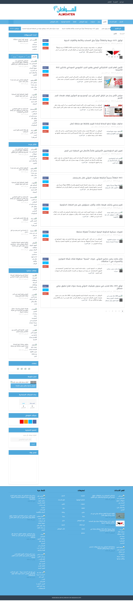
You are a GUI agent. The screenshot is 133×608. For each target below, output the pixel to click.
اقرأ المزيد (82, 52)
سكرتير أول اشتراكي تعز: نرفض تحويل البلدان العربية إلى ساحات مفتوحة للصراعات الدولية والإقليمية (22, 497)
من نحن (122, 2)
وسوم (14, 57)
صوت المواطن (83, 22)
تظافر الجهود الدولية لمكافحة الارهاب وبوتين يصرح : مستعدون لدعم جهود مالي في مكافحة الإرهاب (19, 245)
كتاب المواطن (54, 22)
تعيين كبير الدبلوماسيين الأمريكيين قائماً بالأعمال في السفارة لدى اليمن (93, 150)
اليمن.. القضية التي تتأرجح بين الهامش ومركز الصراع (20, 331)
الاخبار (121, 22)
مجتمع (91, 291)
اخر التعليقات (21, 57)
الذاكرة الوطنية (65, 22)
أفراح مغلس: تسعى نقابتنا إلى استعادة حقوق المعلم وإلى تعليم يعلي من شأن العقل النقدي (22, 517)
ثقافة (74, 22)
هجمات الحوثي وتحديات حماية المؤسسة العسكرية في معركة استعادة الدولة (19, 310)
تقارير (104, 22)
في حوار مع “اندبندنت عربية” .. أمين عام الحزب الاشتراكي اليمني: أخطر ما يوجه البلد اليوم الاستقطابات (22, 573)
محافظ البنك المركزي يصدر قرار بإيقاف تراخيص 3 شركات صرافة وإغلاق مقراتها (102, 548)
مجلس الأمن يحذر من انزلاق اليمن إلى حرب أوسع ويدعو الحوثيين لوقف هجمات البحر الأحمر (88, 97)
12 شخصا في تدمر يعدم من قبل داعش (19, 231)
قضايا (95, 291)
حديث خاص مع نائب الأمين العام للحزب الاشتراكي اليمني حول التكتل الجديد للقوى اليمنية (23, 556)
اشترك (33, 444)
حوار (99, 22)
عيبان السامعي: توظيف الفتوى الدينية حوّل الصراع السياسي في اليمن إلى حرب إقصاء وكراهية (23, 535)
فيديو (63, 525)
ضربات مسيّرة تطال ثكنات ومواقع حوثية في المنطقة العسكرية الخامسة (53, 29)
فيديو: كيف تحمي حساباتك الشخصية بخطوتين (20, 40)
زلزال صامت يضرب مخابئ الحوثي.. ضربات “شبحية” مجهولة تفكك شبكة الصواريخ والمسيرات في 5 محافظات (90, 260)
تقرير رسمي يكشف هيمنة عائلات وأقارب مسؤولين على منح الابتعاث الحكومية (91, 205)
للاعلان (109, 2)
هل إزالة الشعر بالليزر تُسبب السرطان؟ (20, 131)
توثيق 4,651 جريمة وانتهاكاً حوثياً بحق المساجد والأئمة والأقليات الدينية (93, 29)
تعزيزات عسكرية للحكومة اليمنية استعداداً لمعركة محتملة (99, 232)
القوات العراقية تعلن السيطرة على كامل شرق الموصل (20, 95)
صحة (83, 516)
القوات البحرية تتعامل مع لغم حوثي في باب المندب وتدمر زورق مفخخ (103, 514)
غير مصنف (82, 525)
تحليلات (92, 22)
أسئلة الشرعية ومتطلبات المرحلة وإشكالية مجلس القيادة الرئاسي (19, 276)
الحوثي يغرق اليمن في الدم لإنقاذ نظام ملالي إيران (20, 295)
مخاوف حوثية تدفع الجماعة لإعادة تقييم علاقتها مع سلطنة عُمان (96, 123)
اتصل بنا (115, 2)
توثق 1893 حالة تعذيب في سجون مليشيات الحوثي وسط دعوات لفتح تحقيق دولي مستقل (89, 287)
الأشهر (34, 57)
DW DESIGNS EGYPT (75, 598)
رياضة (63, 512)
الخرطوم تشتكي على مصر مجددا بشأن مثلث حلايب (19, 81)
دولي (102, 73)
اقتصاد (83, 496)
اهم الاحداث (113, 22)
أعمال (28, 57)
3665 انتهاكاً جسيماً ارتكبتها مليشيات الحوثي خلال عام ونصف (97, 178)
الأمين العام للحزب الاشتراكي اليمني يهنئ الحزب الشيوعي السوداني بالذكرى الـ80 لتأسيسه (89, 69)
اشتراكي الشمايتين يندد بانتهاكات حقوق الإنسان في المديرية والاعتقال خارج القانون (19, 62)
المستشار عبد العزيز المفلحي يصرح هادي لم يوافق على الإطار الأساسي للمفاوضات (19, 110)
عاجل (63, 520)
